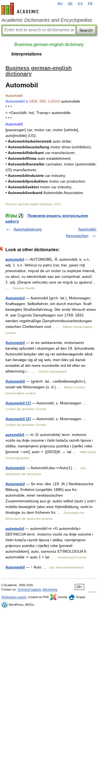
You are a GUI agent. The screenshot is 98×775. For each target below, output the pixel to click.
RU (60, 4)
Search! (86, 30)
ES (80, 4)
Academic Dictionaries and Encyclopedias (46, 20)
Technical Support (29, 589)
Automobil (15, 298)
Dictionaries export (13, 597)
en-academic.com (21, 9)
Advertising (49, 589)
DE (70, 4)
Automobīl (15, 381)
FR (90, 4)
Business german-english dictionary (49, 44)
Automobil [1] (18, 403)
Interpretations (26, 54)
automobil (14, 259)
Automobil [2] (18, 419)
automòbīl (14, 434)
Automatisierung (28, 229)
